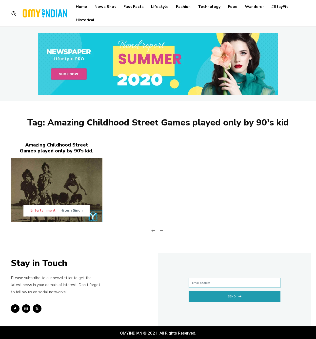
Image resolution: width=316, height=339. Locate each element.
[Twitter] (37, 308)
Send (232, 296)
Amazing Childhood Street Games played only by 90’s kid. (56, 148)
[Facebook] (15, 308)
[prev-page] (153, 230)
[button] (14, 13)
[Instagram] (26, 308)
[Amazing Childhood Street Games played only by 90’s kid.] (56, 190)
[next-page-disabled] (161, 230)
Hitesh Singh (71, 210)
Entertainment (43, 210)
